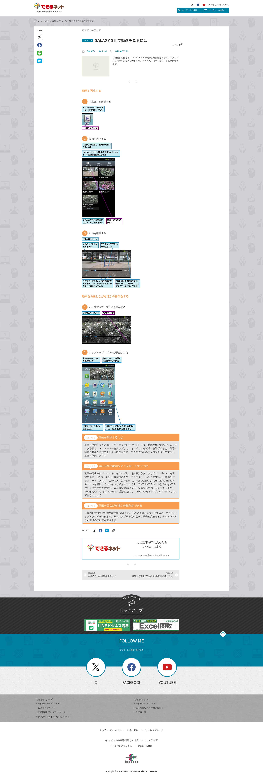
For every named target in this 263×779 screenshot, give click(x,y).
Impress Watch (145, 745)
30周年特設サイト (46, 707)
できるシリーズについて (49, 703)
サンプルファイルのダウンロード (54, 716)
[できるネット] (35, 21)
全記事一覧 (141, 712)
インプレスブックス (122, 745)
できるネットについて (220, 4)
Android (44, 21)
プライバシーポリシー (113, 730)
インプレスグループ (153, 730)
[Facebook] (198, 5)
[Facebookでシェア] (39, 45)
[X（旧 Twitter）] (192, 5)
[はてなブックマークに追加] (39, 60)
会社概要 (133, 730)
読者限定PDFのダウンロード (51, 712)
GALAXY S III (121, 51)
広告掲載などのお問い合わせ (149, 707)
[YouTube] (204, 5)
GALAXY (56, 21)
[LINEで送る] (39, 52)
